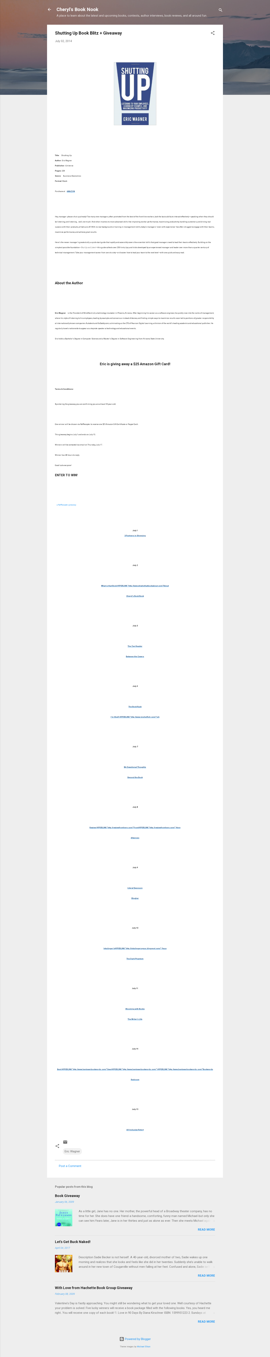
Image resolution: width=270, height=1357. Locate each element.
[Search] (220, 11)
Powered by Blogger (137, 1339)
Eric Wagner (72, 1151)
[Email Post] (65, 1143)
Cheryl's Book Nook (77, 9)
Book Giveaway (67, 1196)
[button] (212, 34)
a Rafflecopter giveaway (66, 505)
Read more (206, 1229)
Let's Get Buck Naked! (73, 1242)
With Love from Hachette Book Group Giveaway (93, 1288)
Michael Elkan (143, 1346)
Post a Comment (70, 1166)
